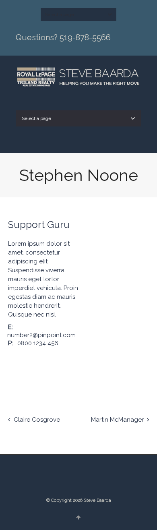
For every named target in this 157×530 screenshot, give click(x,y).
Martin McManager (117, 419)
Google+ (48, 362)
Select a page (59, 14)
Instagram (71, 362)
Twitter (13, 362)
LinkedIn (36, 362)
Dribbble (13, 372)
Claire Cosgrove (37, 419)
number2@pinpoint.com (41, 335)
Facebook (24, 362)
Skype (59, 362)
